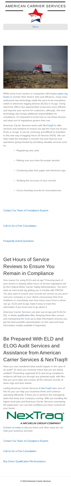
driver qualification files (23, 315)
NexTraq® (48, 125)
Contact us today (12, 427)
